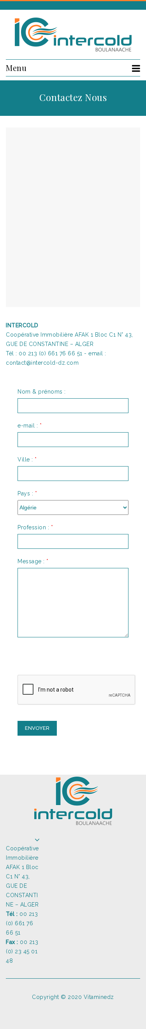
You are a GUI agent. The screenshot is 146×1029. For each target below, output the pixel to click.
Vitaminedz (99, 997)
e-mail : (30, 425)
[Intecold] (73, 34)
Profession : (35, 527)
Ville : (27, 459)
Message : (33, 561)
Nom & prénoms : (42, 392)
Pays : (27, 493)
